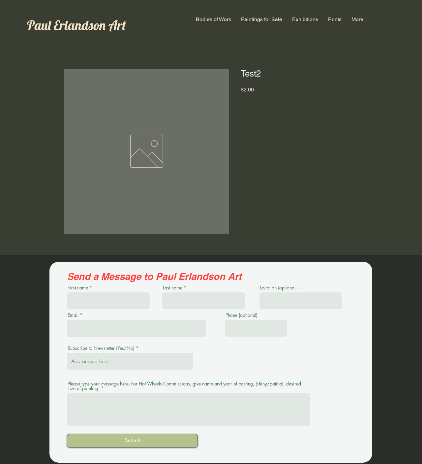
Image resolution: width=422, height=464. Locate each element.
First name (78, 287)
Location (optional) (278, 287)
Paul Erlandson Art (76, 25)
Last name (172, 287)
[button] (213, 19)
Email (73, 315)
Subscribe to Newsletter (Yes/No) (101, 348)
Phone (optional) (241, 315)
